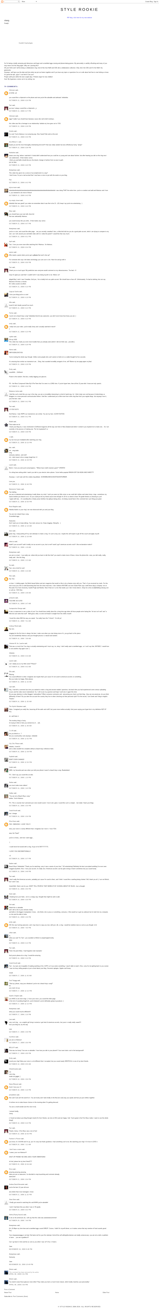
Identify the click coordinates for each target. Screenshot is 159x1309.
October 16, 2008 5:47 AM (20, 603)
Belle (11, 68)
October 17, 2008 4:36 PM (20, 1032)
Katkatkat (12, 152)
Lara (10, 1019)
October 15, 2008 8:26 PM (20, 100)
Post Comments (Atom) (20, 1296)
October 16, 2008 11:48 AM (20, 726)
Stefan (11, 782)
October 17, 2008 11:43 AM (20, 975)
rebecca (11, 541)
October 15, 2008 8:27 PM (20, 111)
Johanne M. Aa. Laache (16, 643)
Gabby (11, 793)
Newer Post (7, 1292)
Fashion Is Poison (14, 1138)
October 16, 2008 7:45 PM (20, 928)
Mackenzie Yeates (15, 489)
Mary (10, 211)
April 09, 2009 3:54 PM (18, 1285)
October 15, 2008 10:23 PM (20, 442)
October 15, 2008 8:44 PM (20, 206)
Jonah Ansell (13, 810)
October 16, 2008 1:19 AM (20, 547)
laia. (10, 447)
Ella (10, 671)
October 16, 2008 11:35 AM (20, 701)
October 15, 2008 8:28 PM (20, 126)
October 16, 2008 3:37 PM (20, 858)
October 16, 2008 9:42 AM (20, 666)
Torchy (11, 313)
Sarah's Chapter (14, 996)
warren (11, 252)
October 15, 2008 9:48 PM (20, 432)
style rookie (79, 9)
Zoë (10, 904)
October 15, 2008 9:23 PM (20, 319)
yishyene (12, 598)
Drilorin (11, 1269)
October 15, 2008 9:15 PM (20, 287)
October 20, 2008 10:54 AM (20, 1164)
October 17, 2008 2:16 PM (20, 1014)
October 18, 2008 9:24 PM (20, 1123)
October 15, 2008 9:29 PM (20, 364)
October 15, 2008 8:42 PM (20, 182)
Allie (10, 302)
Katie (10, 894)
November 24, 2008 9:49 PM (20, 1249)
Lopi (10, 687)
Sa (10, 565)
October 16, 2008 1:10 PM (20, 777)
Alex (10, 576)
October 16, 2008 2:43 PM (20, 788)
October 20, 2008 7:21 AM (20, 1144)
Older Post (106, 1292)
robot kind (32, 1107)
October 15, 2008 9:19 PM (20, 297)
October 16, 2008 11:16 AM (20, 682)
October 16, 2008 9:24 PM (20, 958)
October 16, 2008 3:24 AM (20, 571)
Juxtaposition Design (15, 608)
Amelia (11, 131)
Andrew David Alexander (16, 1184)
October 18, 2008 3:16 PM (20, 1090)
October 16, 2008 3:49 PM (20, 871)
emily (10, 323)
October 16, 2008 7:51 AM (20, 621)
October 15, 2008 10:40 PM (20, 484)
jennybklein (12, 1095)
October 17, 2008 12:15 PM (20, 991)
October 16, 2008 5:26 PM (20, 917)
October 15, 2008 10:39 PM (20, 460)
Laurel (11, 465)
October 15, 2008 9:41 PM (20, 401)
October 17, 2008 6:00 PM (20, 1053)
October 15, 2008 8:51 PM (20, 236)
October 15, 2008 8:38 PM (20, 147)
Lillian (11, 932)
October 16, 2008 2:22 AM (20, 560)
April (10, 241)
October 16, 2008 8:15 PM (20, 943)
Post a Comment (9, 1289)
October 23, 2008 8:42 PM (20, 1210)
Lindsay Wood (13, 626)
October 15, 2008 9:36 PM (20, 386)
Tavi (10, 105)
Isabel (11, 767)
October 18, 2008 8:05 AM (20, 1064)
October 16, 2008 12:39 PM (20, 751)
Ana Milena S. (13, 142)
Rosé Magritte (13, 506)
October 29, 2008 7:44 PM (20, 1220)
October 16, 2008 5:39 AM (20, 593)
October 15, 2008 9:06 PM (20, 262)
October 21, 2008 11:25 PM (20, 1194)
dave (10, 531)
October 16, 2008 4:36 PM (20, 899)
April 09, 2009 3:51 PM (18, 1274)
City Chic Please (14, 743)
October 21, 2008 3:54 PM (20, 1179)
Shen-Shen (12, 1199)
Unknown (12, 90)
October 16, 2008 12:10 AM (20, 526)
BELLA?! (12, 1047)
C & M (11, 730)
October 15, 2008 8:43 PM (20, 195)
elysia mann (13, 187)
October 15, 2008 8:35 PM (20, 137)
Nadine (11, 863)
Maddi (11, 421)
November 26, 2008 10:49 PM (21, 1264)
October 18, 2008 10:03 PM (20, 1134)
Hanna (11, 349)
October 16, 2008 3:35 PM (20, 805)
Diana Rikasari (13, 1084)
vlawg (6, 20)
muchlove (12, 1037)
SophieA (11, 756)
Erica (10, 1169)
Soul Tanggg (13, 980)
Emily (11, 369)
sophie (11, 336)
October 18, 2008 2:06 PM (20, 1079)
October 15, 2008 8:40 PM (20, 165)
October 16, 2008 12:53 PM (20, 762)
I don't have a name (15, 1149)
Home (57, 1292)
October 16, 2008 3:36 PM (20, 816)
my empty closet (14, 200)
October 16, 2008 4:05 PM (20, 889)
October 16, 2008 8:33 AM (20, 656)
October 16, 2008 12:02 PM (20, 738)
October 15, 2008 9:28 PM (20, 344)
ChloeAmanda (13, 1069)
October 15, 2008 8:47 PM (20, 223)
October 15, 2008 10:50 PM (20, 502)
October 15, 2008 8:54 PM (20, 247)
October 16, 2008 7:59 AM (20, 638)
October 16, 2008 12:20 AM (20, 536)
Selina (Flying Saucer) (16, 1214)
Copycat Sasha (14, 291)
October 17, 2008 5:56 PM (20, 1042)
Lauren (11, 661)
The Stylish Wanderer (16, 706)
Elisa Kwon (12, 821)
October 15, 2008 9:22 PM (20, 308)
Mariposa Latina (14, 391)
